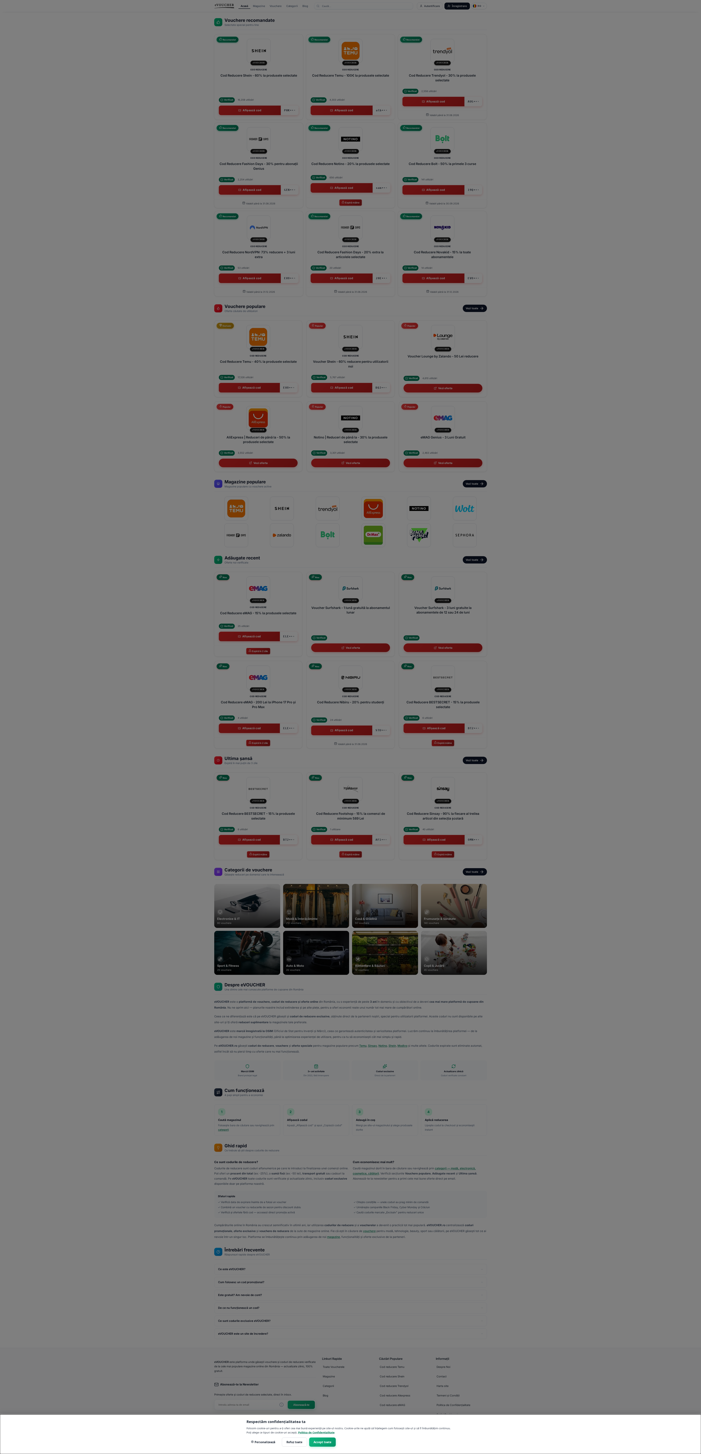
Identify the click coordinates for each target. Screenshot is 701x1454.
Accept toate (322, 1442)
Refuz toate (294, 1442)
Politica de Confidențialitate (316, 1432)
